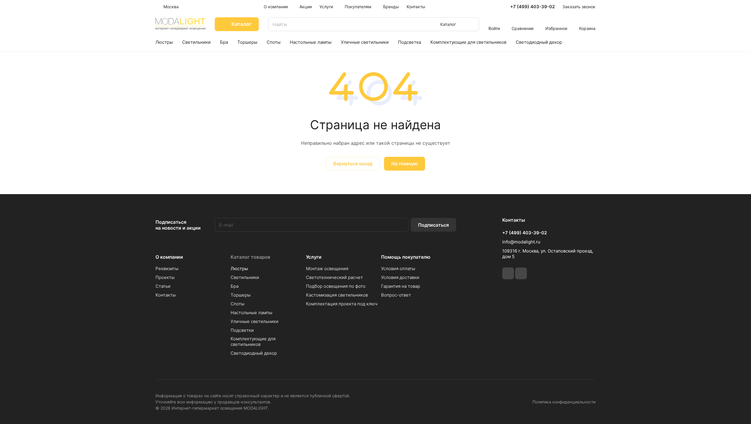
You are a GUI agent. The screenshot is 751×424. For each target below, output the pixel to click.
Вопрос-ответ (396, 295)
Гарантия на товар (400, 286)
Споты (237, 304)
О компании (169, 257)
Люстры (239, 268)
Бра (235, 286)
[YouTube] (521, 273)
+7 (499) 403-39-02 (532, 6)
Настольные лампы (251, 312)
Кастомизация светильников (337, 295)
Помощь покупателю (405, 257)
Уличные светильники (254, 321)
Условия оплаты (398, 268)
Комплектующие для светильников (253, 341)
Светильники (245, 277)
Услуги (314, 257)
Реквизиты (166, 268)
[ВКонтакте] (508, 273)
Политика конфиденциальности (564, 401)
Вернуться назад (352, 163)
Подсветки (242, 330)
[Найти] (471, 24)
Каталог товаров (250, 257)
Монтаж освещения (327, 268)
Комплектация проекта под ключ (342, 304)
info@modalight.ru (521, 242)
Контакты (165, 295)
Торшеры (241, 295)
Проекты (165, 277)
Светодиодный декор (254, 353)
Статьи (162, 286)
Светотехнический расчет (334, 277)
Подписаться (433, 225)
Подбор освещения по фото (336, 286)
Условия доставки (400, 277)
